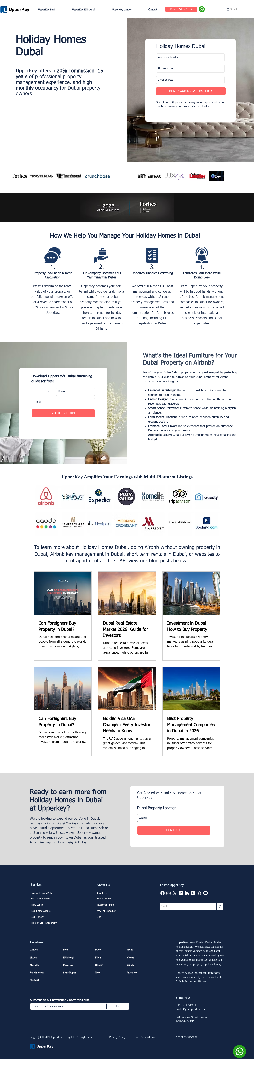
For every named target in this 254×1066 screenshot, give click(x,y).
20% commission (75, 71)
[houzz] (187, 893)
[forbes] (193, 893)
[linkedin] (181, 893)
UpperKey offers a (36, 71)
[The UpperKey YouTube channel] (205, 893)
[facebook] (162, 893)
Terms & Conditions (144, 1037)
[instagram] (168, 893)
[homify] (199, 893)
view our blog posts (150, 561)
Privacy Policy (117, 1037)
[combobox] (173, 818)
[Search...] (219, 906)
